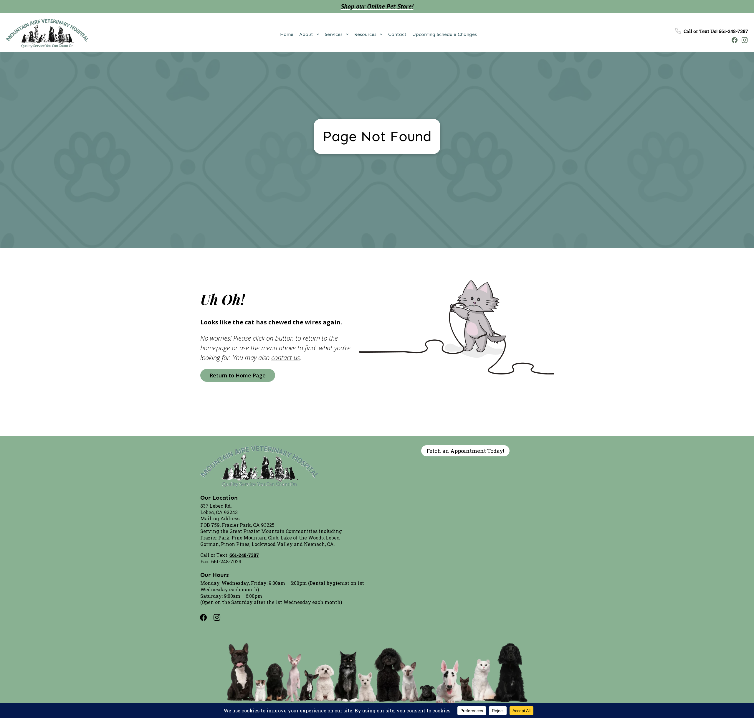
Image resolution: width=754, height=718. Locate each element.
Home (286, 34)
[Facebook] (733, 40)
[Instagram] (743, 40)
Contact (397, 34)
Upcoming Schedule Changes (444, 34)
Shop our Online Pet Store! (377, 6)
